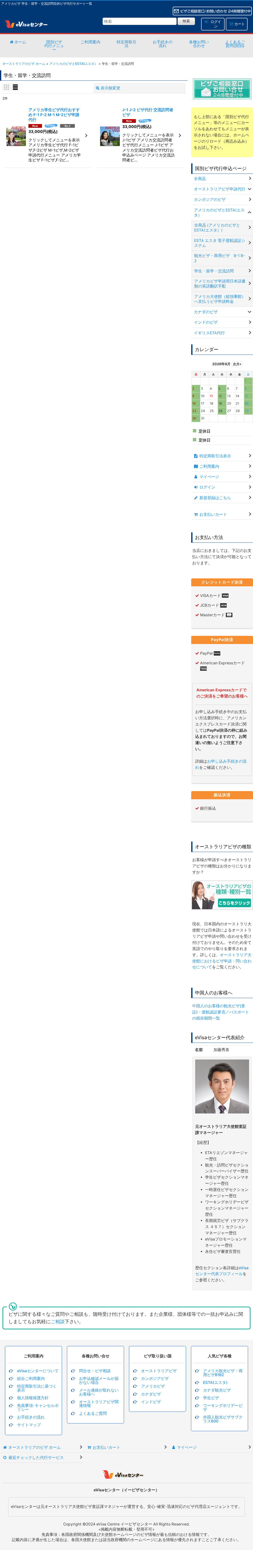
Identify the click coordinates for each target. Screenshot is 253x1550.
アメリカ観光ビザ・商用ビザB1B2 (223, 1373)
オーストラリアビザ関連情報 (99, 1403)
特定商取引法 (126, 44)
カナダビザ (151, 1394)
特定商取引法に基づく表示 (37, 1388)
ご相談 (58, 1321)
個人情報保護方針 (33, 1397)
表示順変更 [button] (110, 88)
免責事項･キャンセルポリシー (38, 1407)
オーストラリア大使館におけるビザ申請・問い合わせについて (222, 961)
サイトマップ (29, 1424)
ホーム (19, 42)
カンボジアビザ (155, 1378)
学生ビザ (211, 1397)
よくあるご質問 (93, 1413)
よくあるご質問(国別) (235, 44)
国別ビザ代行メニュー (54, 46)
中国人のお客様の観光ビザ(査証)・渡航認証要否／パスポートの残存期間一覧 (220, 1012)
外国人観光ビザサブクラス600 (223, 1419)
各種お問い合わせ (199, 44)
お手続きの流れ (162, 44)
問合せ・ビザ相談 (95, 1371)
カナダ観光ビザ (217, 1390)
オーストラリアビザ (159, 1371)
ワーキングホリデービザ (223, 1407)
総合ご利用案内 (31, 1378)
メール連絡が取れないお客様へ (99, 1392)
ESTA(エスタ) (215, 1382)
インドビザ (151, 1401)
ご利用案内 (90, 42)
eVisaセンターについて (38, 1371)
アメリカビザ (153, 1386)
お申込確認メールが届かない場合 (99, 1380)
